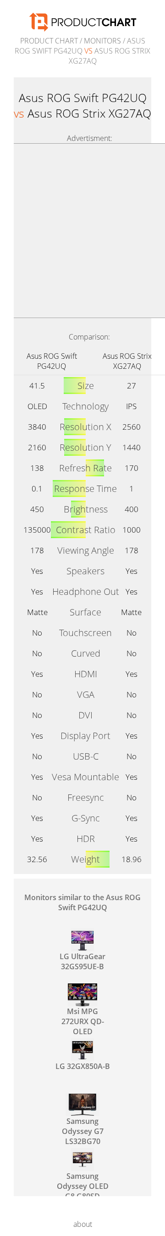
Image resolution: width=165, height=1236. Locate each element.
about (82, 1224)
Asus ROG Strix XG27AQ (127, 361)
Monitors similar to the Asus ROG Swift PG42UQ (82, 902)
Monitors (102, 41)
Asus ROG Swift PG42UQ (52, 361)
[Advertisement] (82, 230)
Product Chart (49, 41)
